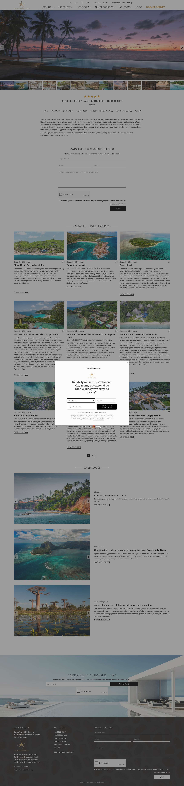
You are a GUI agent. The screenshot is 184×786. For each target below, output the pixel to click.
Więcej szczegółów (98, 420)
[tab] (92, 367)
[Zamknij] (128, 363)
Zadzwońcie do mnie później (107, 406)
